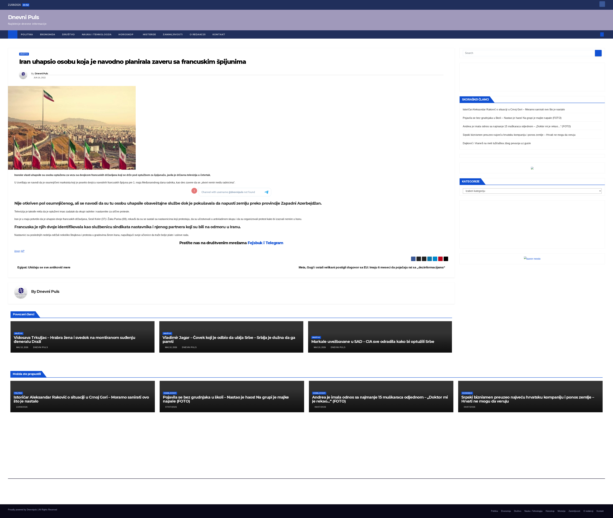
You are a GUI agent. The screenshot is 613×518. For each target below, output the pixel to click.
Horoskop (126, 34)
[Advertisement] (532, 77)
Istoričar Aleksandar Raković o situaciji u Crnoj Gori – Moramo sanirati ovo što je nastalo (514, 109)
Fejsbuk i (256, 243)
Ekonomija (47, 34)
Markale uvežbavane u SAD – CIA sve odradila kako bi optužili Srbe (372, 341)
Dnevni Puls (23, 17)
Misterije (149, 34)
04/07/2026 (469, 407)
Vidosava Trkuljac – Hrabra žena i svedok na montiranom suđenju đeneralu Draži (74, 339)
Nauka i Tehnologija (97, 34)
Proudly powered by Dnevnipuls (23, 509)
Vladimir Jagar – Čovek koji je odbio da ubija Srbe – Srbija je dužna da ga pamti (229, 339)
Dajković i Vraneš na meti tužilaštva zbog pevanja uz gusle (497, 143)
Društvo (68, 34)
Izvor (17, 251)
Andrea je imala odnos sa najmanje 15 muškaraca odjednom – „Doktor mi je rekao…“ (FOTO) (517, 126)
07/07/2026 (171, 407)
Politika (27, 34)
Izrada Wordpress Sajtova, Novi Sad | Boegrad (29, 512)
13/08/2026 (22, 407)
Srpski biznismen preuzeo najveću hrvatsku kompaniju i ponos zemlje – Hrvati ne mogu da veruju (519, 134)
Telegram (274, 243)
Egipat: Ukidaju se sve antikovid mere (43, 267)
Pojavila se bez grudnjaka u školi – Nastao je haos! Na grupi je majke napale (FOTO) (512, 118)
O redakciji (198, 34)
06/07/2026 (320, 407)
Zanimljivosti (173, 34)
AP (22, 251)
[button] (597, 34)
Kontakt (218, 34)
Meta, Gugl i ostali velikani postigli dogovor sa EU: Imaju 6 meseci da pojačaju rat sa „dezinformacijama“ (372, 267)
